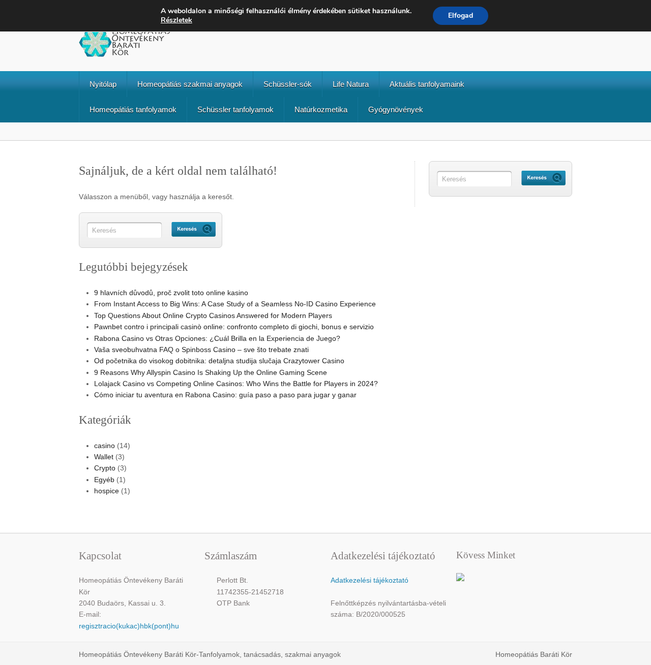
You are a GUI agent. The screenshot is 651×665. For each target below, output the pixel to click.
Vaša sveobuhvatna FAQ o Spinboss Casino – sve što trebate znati (201, 349)
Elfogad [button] (460, 15)
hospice (106, 491)
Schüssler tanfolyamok (235, 109)
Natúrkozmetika (320, 109)
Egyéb (104, 480)
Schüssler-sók (287, 84)
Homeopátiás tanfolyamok (133, 109)
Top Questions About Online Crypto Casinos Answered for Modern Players (213, 315)
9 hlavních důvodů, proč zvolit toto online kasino (171, 293)
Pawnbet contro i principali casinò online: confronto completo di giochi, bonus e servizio (234, 327)
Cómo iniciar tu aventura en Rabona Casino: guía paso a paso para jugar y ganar (225, 395)
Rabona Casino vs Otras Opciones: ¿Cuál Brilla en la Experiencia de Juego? (217, 338)
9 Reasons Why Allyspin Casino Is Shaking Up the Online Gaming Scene (210, 372)
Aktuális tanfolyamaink (427, 84)
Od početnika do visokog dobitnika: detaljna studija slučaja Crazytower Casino (219, 361)
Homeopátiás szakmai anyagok (190, 84)
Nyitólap (103, 84)
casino (104, 445)
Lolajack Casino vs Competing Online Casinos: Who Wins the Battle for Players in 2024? (236, 383)
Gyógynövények (395, 109)
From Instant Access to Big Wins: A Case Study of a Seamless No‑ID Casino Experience (235, 304)
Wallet (103, 457)
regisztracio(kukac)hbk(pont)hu (129, 626)
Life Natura (351, 84)
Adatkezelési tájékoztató (369, 580)
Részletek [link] (176, 20)
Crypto (104, 468)
